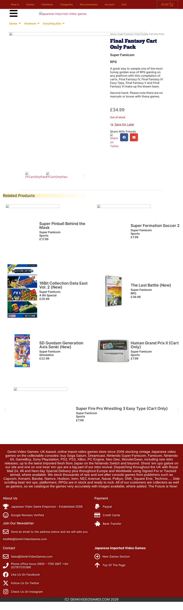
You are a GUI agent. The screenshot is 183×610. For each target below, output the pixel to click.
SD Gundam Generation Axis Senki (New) (61, 345)
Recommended (89, 4)
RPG (113, 62)
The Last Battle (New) (151, 285)
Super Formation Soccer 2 (155, 225)
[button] (29, 175)
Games (30, 4)
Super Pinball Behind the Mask (62, 225)
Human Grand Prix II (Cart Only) (155, 345)
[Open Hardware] (38, 23)
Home (113, 34)
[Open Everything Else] (63, 23)
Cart (124, 4)
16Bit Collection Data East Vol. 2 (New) (63, 285)
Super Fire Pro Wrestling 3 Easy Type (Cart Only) (122, 408)
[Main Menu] (13, 13)
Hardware (47, 4)
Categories (66, 4)
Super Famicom (125, 34)
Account (109, 4)
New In (15, 4)
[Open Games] (19, 23)
